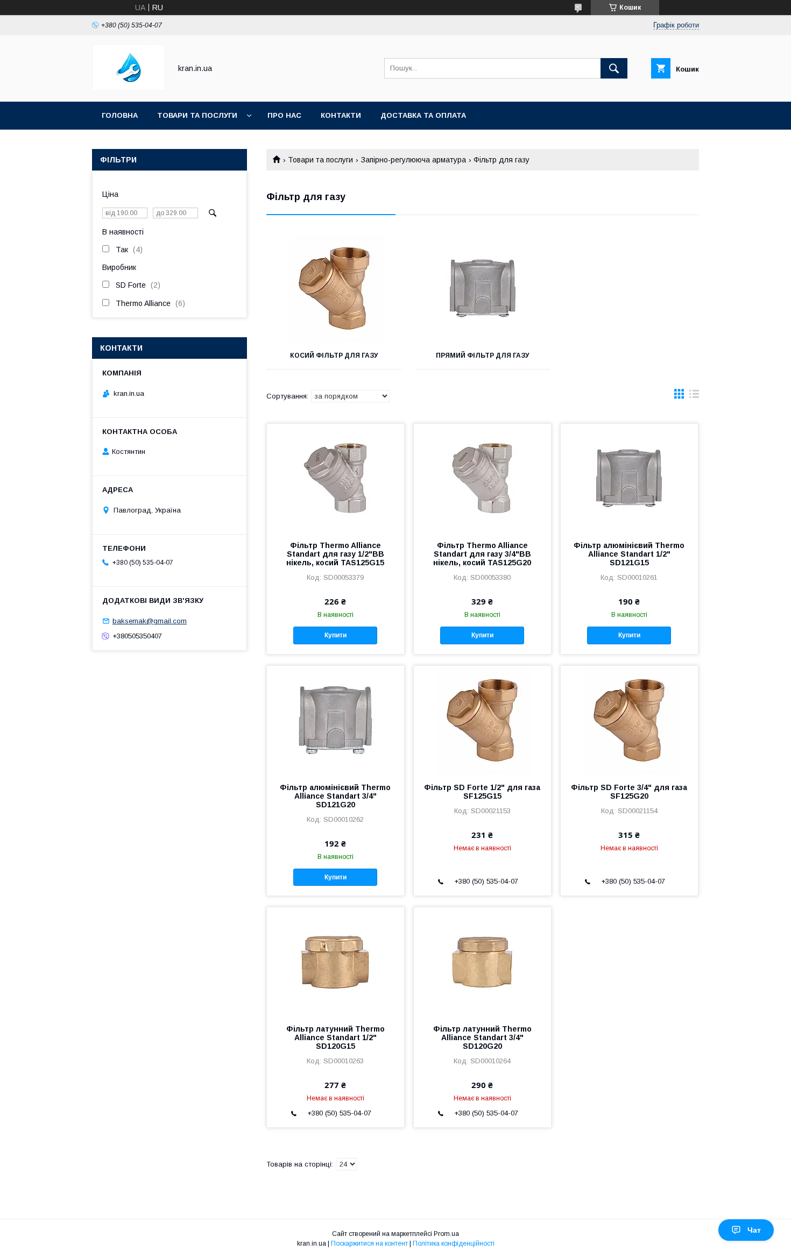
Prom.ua (446, 1234)
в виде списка (694, 396)
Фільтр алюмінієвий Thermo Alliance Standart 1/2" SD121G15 (629, 554)
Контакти (341, 115)
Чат (754, 1230)
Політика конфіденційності (454, 1243)
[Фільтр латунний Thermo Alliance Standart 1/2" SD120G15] (335, 961)
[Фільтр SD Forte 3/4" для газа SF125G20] (629, 719)
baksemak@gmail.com (149, 621)
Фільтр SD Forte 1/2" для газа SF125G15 (482, 791)
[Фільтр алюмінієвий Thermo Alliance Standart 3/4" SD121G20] (335, 719)
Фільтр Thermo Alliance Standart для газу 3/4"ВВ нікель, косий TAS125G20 (482, 554)
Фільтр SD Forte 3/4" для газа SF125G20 (629, 791)
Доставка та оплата (423, 115)
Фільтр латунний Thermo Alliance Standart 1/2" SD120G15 (335, 1037)
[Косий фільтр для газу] (333, 288)
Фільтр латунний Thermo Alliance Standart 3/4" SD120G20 (482, 1037)
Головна (120, 115)
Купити (335, 635)
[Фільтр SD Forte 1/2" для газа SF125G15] (482, 719)
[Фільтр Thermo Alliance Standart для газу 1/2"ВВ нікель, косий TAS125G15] (335, 477)
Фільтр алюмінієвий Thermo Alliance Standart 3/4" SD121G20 (335, 796)
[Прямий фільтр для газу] (482, 288)
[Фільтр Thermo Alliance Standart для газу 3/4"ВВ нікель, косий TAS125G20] (482, 477)
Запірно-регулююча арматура (413, 159)
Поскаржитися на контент (369, 1243)
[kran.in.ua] (128, 87)
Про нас (284, 115)
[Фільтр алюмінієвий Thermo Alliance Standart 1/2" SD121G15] (629, 477)
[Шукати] (614, 68)
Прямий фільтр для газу (482, 355)
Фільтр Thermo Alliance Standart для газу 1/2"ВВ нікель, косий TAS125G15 (335, 554)
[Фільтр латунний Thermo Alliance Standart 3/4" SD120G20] (482, 961)
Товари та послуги (197, 115)
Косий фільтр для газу (334, 355)
